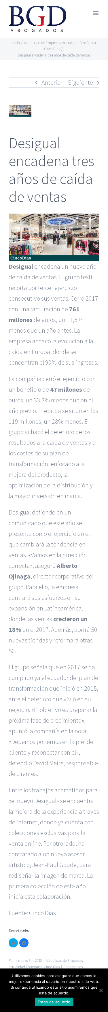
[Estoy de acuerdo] (101, 990)
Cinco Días (42, 913)
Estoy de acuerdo (54, 1002)
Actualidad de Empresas (64, 960)
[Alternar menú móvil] (96, 13)
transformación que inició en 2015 (53, 688)
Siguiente (80, 82)
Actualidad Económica (25, 966)
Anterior (51, 82)
